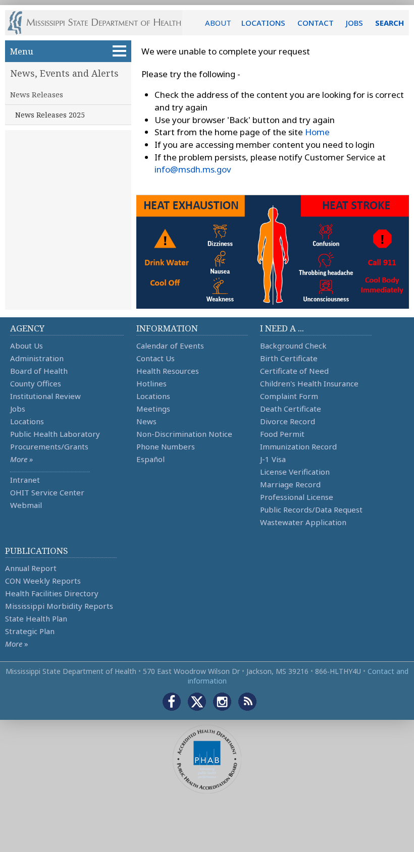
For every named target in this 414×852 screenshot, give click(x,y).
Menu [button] (21, 51)
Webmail (26, 505)
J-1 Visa (273, 459)
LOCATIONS (263, 23)
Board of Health (39, 371)
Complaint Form (289, 396)
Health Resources (167, 371)
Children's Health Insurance (309, 383)
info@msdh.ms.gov (192, 169)
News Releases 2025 (50, 115)
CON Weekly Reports (43, 581)
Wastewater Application (303, 522)
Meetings (153, 409)
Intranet (25, 480)
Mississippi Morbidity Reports (59, 606)
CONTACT (315, 23)
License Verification (295, 472)
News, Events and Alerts (64, 73)
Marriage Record (290, 484)
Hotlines (151, 383)
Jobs (17, 409)
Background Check (293, 345)
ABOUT (218, 23)
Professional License (296, 497)
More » (21, 459)
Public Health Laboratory (55, 434)
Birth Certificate (289, 358)
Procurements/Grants (49, 446)
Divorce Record (287, 421)
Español (150, 459)
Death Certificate (290, 409)
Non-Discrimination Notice (184, 434)
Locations (27, 421)
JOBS (354, 23)
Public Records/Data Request (311, 509)
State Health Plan (36, 618)
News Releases (36, 94)
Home (317, 132)
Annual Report (31, 568)
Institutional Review (45, 396)
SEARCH (389, 23)
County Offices (35, 383)
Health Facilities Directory (51, 593)
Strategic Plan (30, 631)
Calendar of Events (170, 345)
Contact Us (155, 358)
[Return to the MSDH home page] (99, 22)
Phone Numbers (165, 446)
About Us (26, 345)
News (146, 421)
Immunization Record (298, 446)
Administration (37, 358)
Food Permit (282, 434)
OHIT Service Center (47, 492)
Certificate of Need (294, 371)
